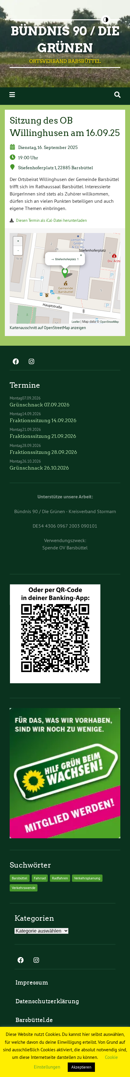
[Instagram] (31, 362)
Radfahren (60, 878)
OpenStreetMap (109, 321)
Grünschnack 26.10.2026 (39, 468)
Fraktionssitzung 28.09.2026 (43, 452)
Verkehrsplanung (87, 878)
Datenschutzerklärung (47, 1001)
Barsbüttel (20, 878)
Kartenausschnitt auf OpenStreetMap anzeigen (48, 327)
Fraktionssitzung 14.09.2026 (43, 420)
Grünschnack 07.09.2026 (40, 405)
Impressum (31, 982)
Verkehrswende (23, 887)
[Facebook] (16, 362)
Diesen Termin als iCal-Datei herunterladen (51, 220)
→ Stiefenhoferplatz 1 (65, 259)
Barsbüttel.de (34, 1020)
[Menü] (12, 95)
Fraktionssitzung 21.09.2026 (43, 436)
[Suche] (117, 95)
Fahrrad (40, 878)
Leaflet (76, 321)
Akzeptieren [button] (81, 1067)
